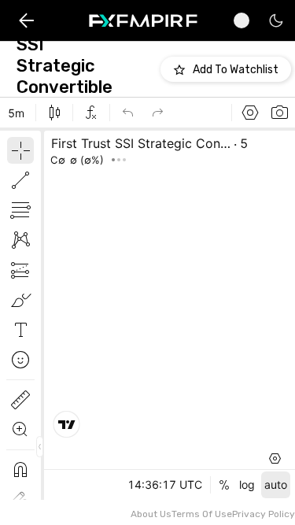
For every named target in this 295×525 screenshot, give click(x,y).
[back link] (26, 21)
